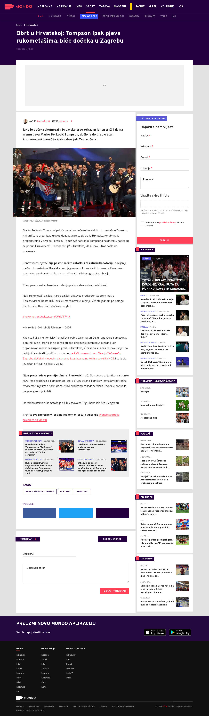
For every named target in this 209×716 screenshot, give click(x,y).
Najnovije (20, 655)
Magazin (20, 673)
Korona (20, 659)
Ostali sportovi (31, 25)
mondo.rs (63, 121)
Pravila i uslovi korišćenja (30, 710)
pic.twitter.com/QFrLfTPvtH (53, 316)
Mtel (18, 682)
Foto (18, 691)
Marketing (34, 706)
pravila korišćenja (168, 222)
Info (18, 664)
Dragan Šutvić (43, 121)
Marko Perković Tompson (39, 491)
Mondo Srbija (48, 648)
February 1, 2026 (60, 327)
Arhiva (103, 706)
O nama (20, 706)
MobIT (19, 677)
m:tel (165, 706)
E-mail (145, 157)
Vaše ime (146, 146)
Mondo (19, 648)
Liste (44, 687)
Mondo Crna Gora (75, 648)
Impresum (49, 706)
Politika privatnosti (123, 706)
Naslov (145, 136)
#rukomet (29, 316)
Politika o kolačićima (84, 706)
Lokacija (146, 168)
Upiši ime (28, 554)
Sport (19, 25)
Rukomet (65, 491)
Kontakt (63, 706)
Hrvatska (82, 491)
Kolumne (20, 687)
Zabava (45, 668)
